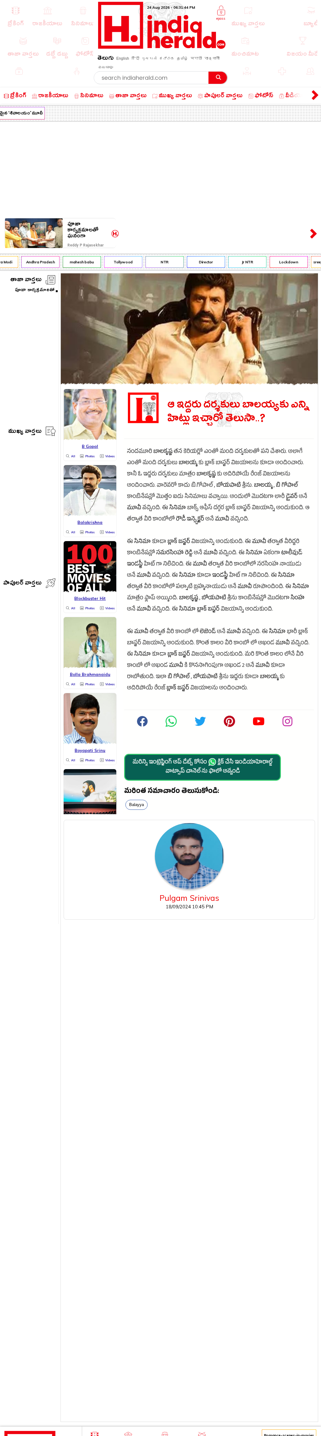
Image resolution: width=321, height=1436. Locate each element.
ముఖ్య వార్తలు (25, 432)
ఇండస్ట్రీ (135, 565)
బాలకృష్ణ (162, 452)
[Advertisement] (160, 168)
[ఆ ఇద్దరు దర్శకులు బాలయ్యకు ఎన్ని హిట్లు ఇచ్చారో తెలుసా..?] (189, 382)
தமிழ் (182, 58)
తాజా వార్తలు (26, 280)
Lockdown (284, 262)
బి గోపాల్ (287, 486)
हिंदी (135, 58)
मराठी (196, 58)
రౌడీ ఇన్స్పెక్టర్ (190, 519)
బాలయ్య (188, 463)
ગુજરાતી (149, 58)
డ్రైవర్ (291, 497)
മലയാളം (105, 67)
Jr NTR (242, 262)
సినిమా (177, 508)
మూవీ (134, 508)
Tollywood (118, 262)
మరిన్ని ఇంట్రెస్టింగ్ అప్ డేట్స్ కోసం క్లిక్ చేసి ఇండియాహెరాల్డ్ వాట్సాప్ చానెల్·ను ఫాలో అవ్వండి (202, 767)
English (122, 58)
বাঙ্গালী (211, 58)
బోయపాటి (228, 486)
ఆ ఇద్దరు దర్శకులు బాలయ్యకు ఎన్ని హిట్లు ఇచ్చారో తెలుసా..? (238, 412)
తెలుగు (105, 59)
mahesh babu (77, 262)
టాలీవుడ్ (291, 553)
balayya (136, 804)
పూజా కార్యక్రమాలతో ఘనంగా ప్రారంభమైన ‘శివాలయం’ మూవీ (88, 230)
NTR (160, 262)
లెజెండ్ (208, 632)
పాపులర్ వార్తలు (22, 584)
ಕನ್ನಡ (166, 58)
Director (201, 262)
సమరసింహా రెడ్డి (174, 553)
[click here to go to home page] (161, 47)
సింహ (297, 598)
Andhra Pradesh (35, 262)
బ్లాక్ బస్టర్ (178, 542)
